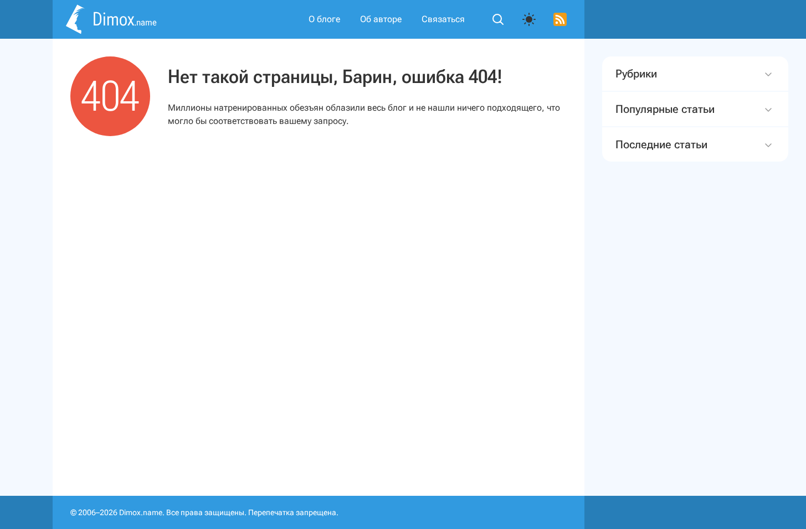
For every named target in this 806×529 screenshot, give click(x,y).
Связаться (443, 19)
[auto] (529, 19)
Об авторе (381, 19)
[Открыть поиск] (498, 19)
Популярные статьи (665, 109)
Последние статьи (661, 144)
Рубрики (636, 73)
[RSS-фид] (560, 19)
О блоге (324, 19)
